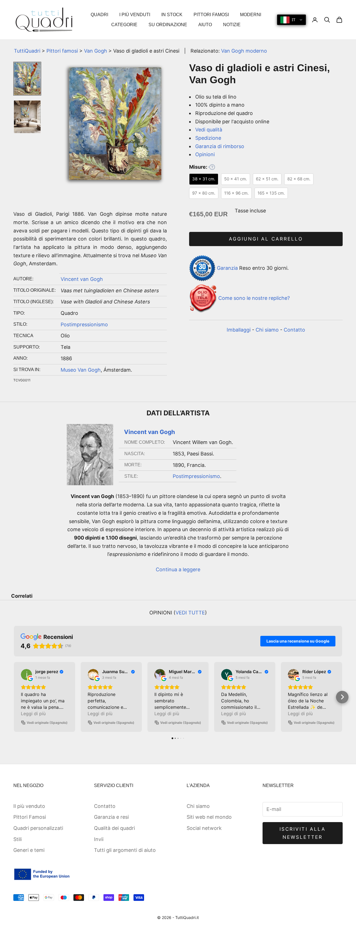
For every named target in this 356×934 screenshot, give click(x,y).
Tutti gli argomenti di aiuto (125, 850)
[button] (14, 697)
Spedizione (208, 138)
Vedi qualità (208, 130)
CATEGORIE (124, 24)
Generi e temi (28, 850)
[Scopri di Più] (211, 167)
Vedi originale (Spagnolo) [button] (47, 722)
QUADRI (99, 14)
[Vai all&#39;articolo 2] (27, 117)
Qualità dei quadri (114, 828)
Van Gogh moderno (244, 51)
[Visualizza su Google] (26, 674)
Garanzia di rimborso (219, 146)
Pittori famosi (62, 51)
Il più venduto (29, 806)
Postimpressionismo (84, 324)
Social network (204, 828)
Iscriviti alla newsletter (303, 833)
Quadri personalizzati (38, 828)
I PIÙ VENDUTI (134, 14)
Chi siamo (267, 330)
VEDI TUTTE (190, 613)
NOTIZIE (232, 24)
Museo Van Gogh (81, 370)
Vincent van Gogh (82, 279)
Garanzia (227, 268)
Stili (17, 839)
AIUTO (205, 24)
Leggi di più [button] (33, 713)
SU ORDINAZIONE (168, 24)
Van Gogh (95, 51)
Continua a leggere (178, 569)
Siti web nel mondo (209, 817)
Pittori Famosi (29, 817)
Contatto (294, 330)
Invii (98, 839)
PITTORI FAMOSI (211, 14)
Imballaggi (239, 330)
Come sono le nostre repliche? (254, 298)
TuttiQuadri (27, 51)
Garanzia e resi (111, 817)
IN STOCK (171, 14)
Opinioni (205, 154)
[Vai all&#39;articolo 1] (27, 78)
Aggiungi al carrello (266, 239)
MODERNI (250, 14)
